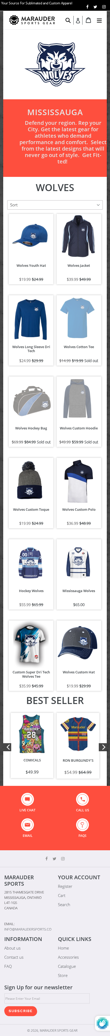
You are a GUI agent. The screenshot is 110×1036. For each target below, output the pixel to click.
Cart (61, 895)
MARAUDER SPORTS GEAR (58, 1030)
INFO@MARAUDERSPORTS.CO (28, 929)
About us (12, 948)
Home (63, 948)
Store (63, 975)
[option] (32, 745)
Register (65, 886)
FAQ (8, 966)
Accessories (68, 957)
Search (64, 904)
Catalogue (67, 966)
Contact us (13, 957)
